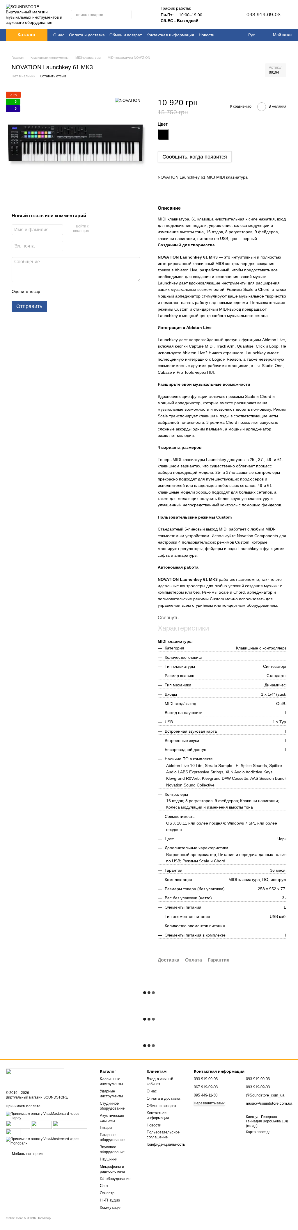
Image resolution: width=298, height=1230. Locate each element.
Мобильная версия (27, 1154)
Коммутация (110, 1207)
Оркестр (107, 1193)
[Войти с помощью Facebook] (95, 229)
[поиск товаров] (127, 14)
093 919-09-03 (263, 14)
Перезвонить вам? (209, 1103)
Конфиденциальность (166, 1144)
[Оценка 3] (68, 291)
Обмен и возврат (125, 35)
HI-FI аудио (110, 1200)
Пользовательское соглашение (163, 1134)
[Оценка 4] (77, 291)
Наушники (108, 1159)
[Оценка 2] (59, 291)
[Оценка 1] (49, 291)
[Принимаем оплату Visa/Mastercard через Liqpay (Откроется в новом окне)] (48, 1116)
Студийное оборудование (112, 1105)
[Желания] (228, 14)
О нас (58, 35)
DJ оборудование (115, 1178)
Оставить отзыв (53, 76)
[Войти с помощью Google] (104, 229)
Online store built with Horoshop (28, 1218)
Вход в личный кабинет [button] (160, 1081)
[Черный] (163, 135)
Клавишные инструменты (111, 1081)
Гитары (106, 1127)
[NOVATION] (127, 100)
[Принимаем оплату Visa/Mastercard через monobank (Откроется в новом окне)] (48, 1141)
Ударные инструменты (111, 1093)
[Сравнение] (212, 14)
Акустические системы (112, 1118)
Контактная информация (170, 35)
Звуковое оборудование (112, 1149)
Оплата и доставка (87, 35)
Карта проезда (258, 1132)
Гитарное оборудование (112, 1137)
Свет (104, 1185)
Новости (206, 35)
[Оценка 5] (87, 291)
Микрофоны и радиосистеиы (112, 1169)
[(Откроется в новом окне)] (70, 1124)
